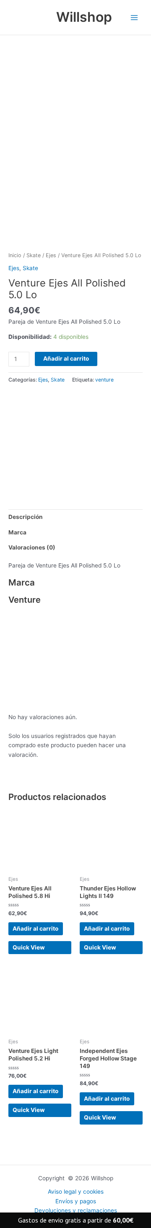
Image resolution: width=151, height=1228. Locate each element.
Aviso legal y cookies (76, 1191)
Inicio (14, 255)
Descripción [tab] (25, 516)
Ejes (51, 255)
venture (104, 380)
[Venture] (56, 441)
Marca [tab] (17, 532)
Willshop (84, 17)
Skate (33, 255)
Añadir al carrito (66, 358)
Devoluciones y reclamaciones (75, 1210)
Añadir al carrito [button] (35, 928)
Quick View (29, 947)
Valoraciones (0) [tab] (31, 547)
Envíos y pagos (75, 1201)
